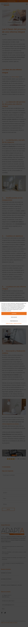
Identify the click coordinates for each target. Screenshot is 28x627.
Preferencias (14, 321)
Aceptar (14, 313)
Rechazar (14, 317)
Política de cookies (9, 323)
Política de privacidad (17, 323)
